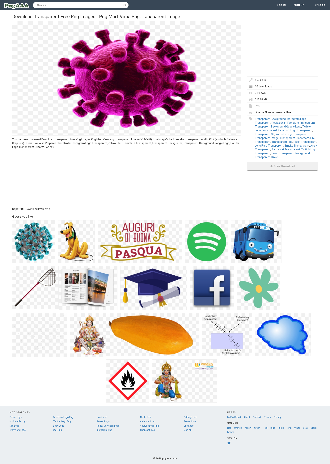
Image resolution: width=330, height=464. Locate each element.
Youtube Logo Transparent (292, 134)
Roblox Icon (190, 421)
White (297, 428)
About (247, 417)
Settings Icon (190, 417)
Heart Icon (102, 417)
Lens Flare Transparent (269, 145)
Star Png (57, 430)
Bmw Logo (58, 425)
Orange (238, 428)
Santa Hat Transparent (286, 149)
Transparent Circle (266, 157)
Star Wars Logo (18, 430)
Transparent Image (267, 138)
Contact (257, 417)
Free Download (284, 166)
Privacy (277, 417)
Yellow (248, 428)
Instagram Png (104, 430)
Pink (289, 428)
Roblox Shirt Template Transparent (293, 122)
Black (313, 428)
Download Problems (38, 209)
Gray (305, 428)
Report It (17, 209)
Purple (281, 428)
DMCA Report (234, 417)
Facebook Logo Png (63, 417)
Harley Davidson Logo (108, 425)
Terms (267, 417)
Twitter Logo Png (62, 421)
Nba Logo (14, 425)
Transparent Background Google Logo (278, 126)
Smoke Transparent (297, 145)
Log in (281, 5)
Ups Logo (188, 425)
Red (229, 428)
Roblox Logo (103, 421)
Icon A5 (188, 430)
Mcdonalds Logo (18, 421)
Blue (272, 428)
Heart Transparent (305, 141)
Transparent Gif (264, 134)
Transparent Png (282, 141)
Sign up (299, 5)
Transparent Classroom (294, 138)
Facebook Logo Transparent (295, 130)
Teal (265, 428)
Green (257, 428)
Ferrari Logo (16, 417)
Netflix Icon (145, 417)
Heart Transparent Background (291, 153)
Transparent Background (270, 118)
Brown (230, 432)
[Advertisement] (126, 177)
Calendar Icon (147, 421)
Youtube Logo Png (149, 425)
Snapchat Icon (147, 430)
